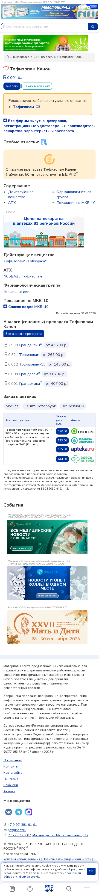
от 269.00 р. (53, 354)
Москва (12, 406)
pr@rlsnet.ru (17, 830)
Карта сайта (12, 772)
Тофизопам (29, 354)
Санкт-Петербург (39, 406)
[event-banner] (47, 627)
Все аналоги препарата (24, 334)
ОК (91, 871)
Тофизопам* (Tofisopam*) (25, 261)
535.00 (62, 449)
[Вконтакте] (8, 812)
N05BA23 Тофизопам (22, 276)
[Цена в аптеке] (82, 431)
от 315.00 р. (54, 374)
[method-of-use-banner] (45, 42)
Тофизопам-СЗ (32, 364)
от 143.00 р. (59, 364)
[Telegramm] (19, 812)
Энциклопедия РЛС (22, 57)
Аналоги (12, 86)
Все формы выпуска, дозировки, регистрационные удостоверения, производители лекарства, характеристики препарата (49, 125)
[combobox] (44, 26)
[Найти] (93, 26)
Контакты (10, 766)
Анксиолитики (47, 57)
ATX (12, 202)
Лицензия (10, 779)
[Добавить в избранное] (6, 69)
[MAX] (29, 812)
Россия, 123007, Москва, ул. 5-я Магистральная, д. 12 (48, 835)
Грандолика (30, 383)
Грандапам (30, 374)
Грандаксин (30, 345)
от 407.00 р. (56, 383)
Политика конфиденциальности (67, 859)
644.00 (62, 459)
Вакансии (10, 785)
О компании (12, 760)
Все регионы (72, 406)
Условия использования (21, 859)
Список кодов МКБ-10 (28, 306)
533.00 (62, 440)
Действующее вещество (21, 194)
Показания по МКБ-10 (76, 202)
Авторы (9, 791)
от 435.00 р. (56, 345)
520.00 (62, 431)
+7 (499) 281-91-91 (22, 825)
